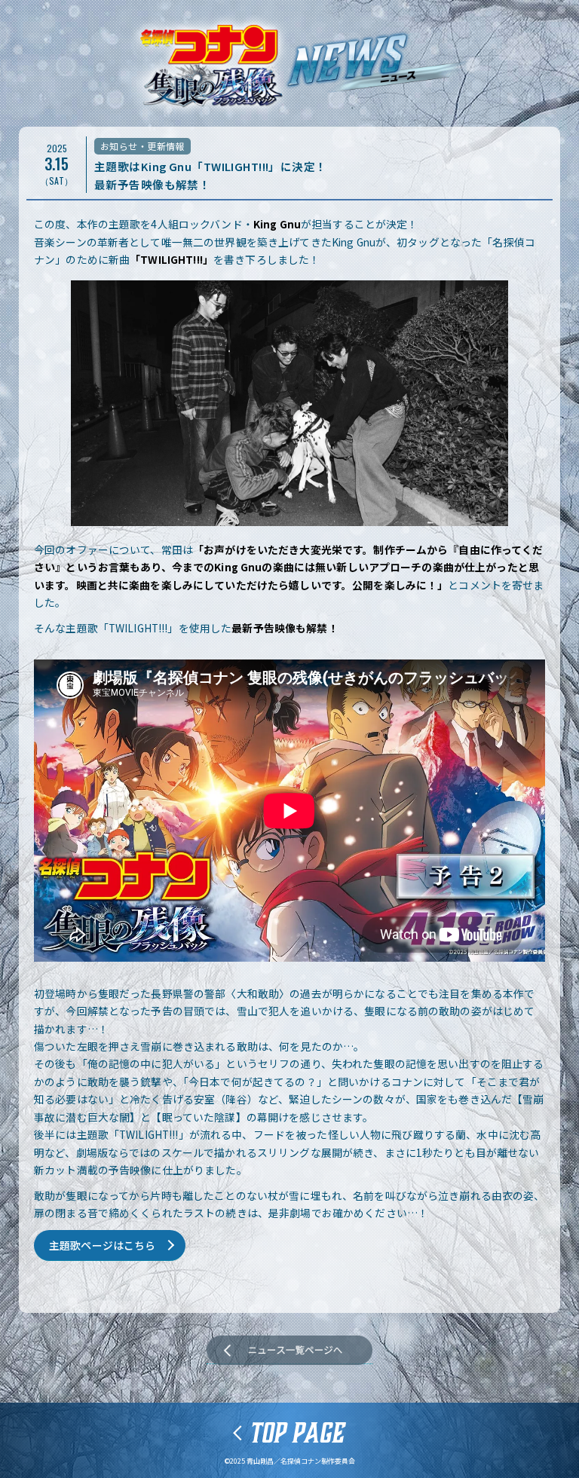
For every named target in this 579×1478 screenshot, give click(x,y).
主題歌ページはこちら (102, 1245)
